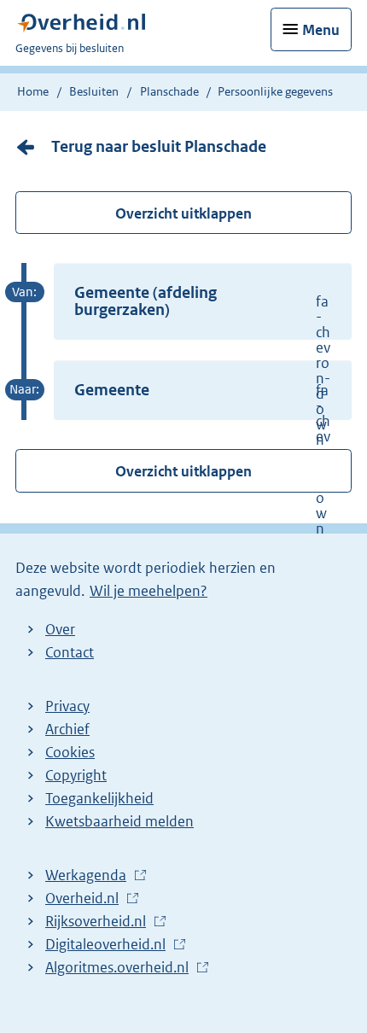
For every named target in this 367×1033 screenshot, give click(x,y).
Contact (69, 652)
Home (33, 91)
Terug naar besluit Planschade (158, 146)
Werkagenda (90, 876)
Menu (321, 29)
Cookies (70, 752)
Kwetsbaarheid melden (119, 821)
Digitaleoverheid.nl (109, 945)
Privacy (67, 706)
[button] (203, 302)
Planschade (169, 91)
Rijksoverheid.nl (99, 922)
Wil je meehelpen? (148, 590)
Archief (67, 729)
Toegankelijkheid (99, 798)
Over (60, 629)
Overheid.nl (86, 899)
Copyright (76, 775)
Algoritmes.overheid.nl (121, 968)
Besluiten (94, 91)
